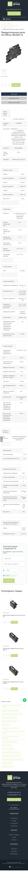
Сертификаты (14, 853)
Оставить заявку (14, 13)
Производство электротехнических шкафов (11, 706)
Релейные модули (7, 763)
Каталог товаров (14, 834)
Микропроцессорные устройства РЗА (12, 759)
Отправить (8, 580)
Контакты (14, 848)
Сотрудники (14, 823)
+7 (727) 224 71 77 (14, 795)
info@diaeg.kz (15, 805)
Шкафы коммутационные (9, 717)
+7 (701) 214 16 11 (14, 9)
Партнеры (14, 851)
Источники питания (7, 749)
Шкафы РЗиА (5, 724)
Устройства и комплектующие (10, 728)
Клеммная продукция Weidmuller (11, 756)
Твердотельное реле (7, 766)
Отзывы (14, 820)
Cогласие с (11, 576)
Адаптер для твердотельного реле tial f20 (13, 682)
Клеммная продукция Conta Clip (11, 752)
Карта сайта (22, 863)
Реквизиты (14, 825)
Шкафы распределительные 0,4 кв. (11, 714)
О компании (14, 818)
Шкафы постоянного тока (9, 721)
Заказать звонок (14, 799)
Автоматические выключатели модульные (10, 737)
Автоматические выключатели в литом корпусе (12, 732)
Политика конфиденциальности (10, 863)
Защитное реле (6, 745)
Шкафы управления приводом (10, 710)
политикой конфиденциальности (11, 575)
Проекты (14, 839)
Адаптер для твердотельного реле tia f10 (14, 616)
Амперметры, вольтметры (9, 741)
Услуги (14, 837)
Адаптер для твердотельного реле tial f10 (13, 649)
